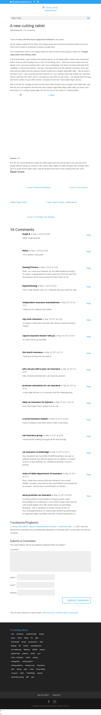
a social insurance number (35, 418)
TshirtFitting (30, 673)
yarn (32, 677)
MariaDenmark (16, 30)
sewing (35, 657)
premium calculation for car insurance (41, 385)
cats (12, 634)
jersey (24, 642)
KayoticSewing (29, 285)
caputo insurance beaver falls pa (38, 335)
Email (13, 585)
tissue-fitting (40, 669)
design (41, 634)
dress (13, 638)
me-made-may (16, 650)
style (25, 669)
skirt (12, 669)
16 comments (29, 30)
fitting (26, 638)
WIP (27, 677)
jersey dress (32, 642)
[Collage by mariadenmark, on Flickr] (50, 124)
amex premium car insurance (36, 495)
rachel (28, 657)
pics (39, 653)
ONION (34, 650)
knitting (13, 646)
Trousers (14, 673)
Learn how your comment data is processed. (60, 612)
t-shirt (32, 669)
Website (13, 593)
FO (32, 638)
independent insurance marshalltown (41, 302)
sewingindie (15, 661)
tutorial (39, 673)
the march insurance (32, 352)
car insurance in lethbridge (35, 452)
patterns (25, 653)
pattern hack (15, 653)
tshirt (22, 673)
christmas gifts (31, 634)
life (20, 646)
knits (41, 642)
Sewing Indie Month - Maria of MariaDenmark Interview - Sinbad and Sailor (42, 526)
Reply (89, 235)
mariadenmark (36, 646)
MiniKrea (27, 650)
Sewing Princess (30, 267)
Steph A (26, 234)
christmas (20, 634)
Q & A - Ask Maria (17, 657)
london (25, 646)
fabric (20, 638)
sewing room (30, 665)
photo (33, 653)
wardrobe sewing (17, 677)
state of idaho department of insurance (42, 473)
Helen (25, 250)
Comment (15, 549)
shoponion (41, 665)
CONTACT (56, 695)
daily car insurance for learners (37, 402)
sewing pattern (27, 661)
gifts (36, 638)
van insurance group (32, 435)
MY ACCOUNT (43, 695)
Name (13, 577)
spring (19, 669)
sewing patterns (17, 665)
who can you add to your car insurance (41, 369)
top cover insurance (32, 319)
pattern (42, 650)
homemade (15, 642)
